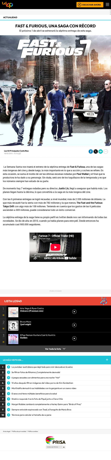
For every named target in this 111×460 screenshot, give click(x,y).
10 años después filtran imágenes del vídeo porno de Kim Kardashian (42, 383)
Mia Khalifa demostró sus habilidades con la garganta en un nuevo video (44, 388)
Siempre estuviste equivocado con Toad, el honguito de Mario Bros (41, 409)
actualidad (10, 17)
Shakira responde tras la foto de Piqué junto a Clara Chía (37, 399)
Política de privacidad (19, 431)
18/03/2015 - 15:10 (12, 153)
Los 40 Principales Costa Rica (16, 151)
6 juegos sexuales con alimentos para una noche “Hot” (36, 377)
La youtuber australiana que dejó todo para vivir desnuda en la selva (42, 367)
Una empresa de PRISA (55, 440)
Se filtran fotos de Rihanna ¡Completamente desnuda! (36, 372)
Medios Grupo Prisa (55, 447)
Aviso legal (6, 431)
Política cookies (33, 431)
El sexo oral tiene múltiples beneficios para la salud (34, 393)
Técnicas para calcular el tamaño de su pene (31, 415)
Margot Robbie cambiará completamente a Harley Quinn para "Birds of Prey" (47, 404)
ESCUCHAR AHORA (91, 4)
